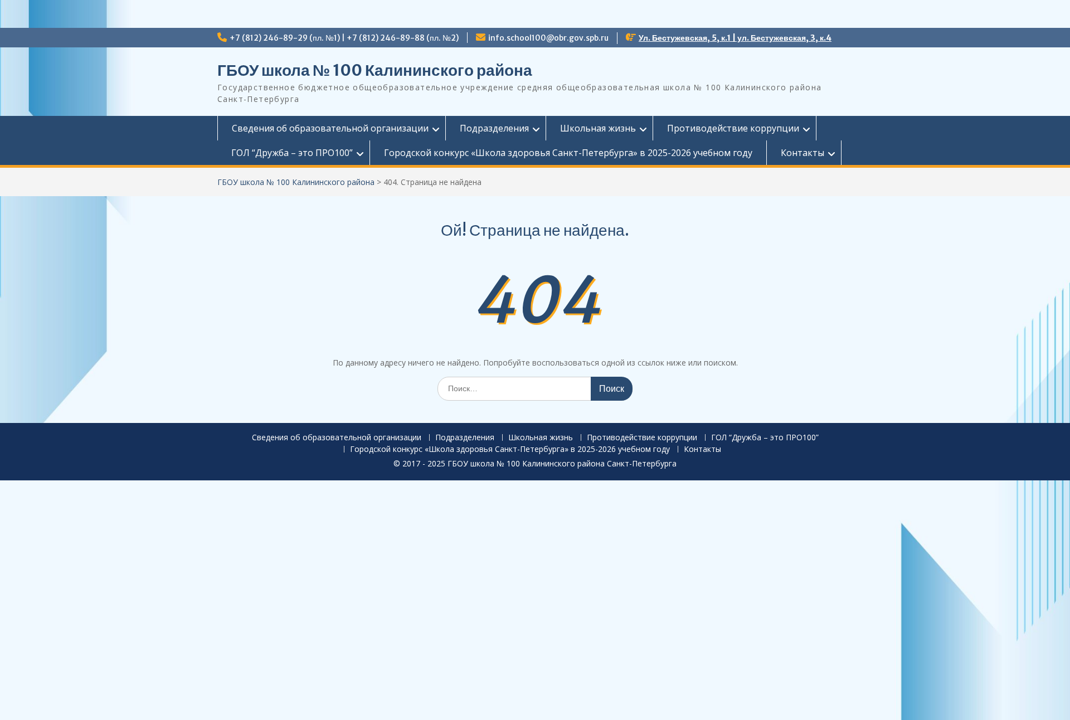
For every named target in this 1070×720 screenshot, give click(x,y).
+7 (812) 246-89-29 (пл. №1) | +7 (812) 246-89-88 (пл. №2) (344, 38)
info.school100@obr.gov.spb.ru (548, 38)
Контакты (802, 153)
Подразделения (494, 128)
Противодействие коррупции (733, 128)
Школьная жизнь (598, 128)
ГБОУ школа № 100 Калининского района (374, 70)
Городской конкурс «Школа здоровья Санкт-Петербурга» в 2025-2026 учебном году (568, 153)
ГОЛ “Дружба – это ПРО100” (292, 153)
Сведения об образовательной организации (330, 128)
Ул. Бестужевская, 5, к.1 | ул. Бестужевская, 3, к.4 (735, 38)
